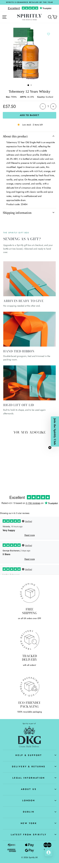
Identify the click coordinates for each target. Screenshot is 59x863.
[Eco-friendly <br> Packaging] (29, 686)
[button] (55, 431)
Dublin (28, 811)
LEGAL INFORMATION (28, 777)
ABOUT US (29, 789)
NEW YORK (29, 823)
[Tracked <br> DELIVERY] (29, 639)
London (28, 800)
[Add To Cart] (18, 455)
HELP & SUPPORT (28, 755)
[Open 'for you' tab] (48, 852)
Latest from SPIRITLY (28, 834)
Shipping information (17, 212)
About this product (15, 136)
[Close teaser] (49, 447)
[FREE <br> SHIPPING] (29, 593)
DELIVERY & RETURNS (29, 766)
